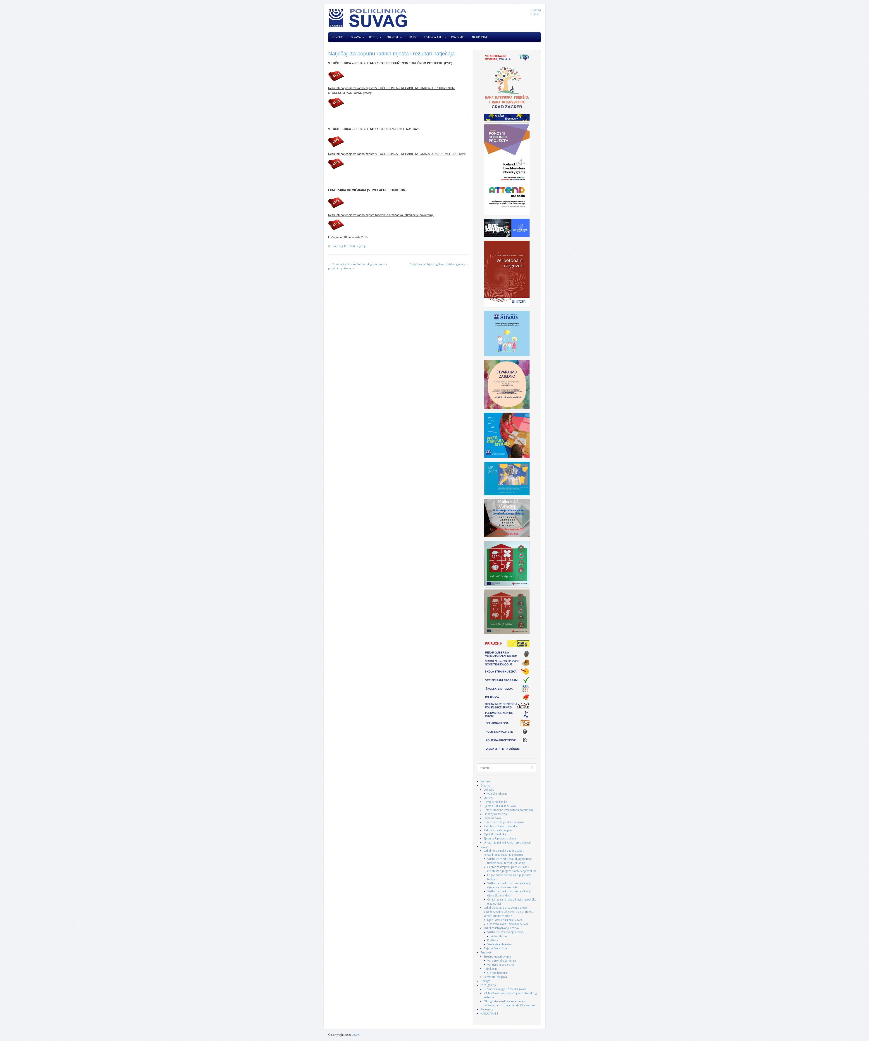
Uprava (488, 798)
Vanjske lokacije (497, 794)
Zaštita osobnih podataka (500, 826)
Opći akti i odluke (495, 834)
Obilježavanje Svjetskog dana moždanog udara (438, 264)
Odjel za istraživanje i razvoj (502, 928)
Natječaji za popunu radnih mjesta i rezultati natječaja (391, 53)
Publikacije (490, 969)
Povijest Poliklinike (495, 802)
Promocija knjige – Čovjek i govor (505, 989)
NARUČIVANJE (480, 37)
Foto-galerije (433, 37)
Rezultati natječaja (355, 246)
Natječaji (338, 246)
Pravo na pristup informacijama (504, 822)
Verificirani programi (500, 965)
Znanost (392, 37)
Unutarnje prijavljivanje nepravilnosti (507, 842)
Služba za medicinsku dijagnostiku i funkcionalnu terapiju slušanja (509, 861)
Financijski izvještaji (496, 814)
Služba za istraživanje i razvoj (505, 932)
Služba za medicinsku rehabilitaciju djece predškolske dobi (509, 885)
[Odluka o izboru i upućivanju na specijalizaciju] (398, 76)
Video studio (499, 936)
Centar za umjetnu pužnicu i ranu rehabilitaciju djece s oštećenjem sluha (512, 869)
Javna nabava (492, 818)
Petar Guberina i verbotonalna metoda (509, 810)
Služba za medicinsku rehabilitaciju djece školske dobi (509, 893)
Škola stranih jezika (499, 944)
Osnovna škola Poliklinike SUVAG (508, 924)
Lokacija (489, 789)
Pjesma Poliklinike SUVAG (500, 806)
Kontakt (338, 37)
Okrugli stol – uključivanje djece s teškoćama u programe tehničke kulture (509, 1003)
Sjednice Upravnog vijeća (500, 838)
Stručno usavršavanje (497, 956)
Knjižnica (492, 940)
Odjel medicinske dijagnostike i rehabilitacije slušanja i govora (504, 853)
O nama (356, 37)
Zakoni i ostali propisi (498, 830)
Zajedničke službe (495, 948)
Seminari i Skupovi (495, 977)
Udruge (412, 37)
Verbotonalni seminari (501, 961)
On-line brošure (497, 973)
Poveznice (458, 37)
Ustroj (373, 37)
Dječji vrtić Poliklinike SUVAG (505, 920)
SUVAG (355, 1035)
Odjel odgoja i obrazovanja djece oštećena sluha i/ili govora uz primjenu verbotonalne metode (508, 912)
